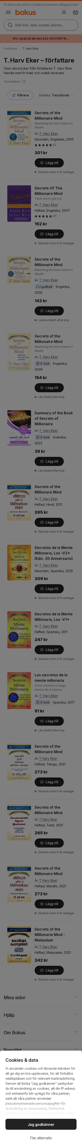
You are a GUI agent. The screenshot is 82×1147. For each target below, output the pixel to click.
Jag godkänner (41, 1124)
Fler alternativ (41, 1138)
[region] (41, 1099)
